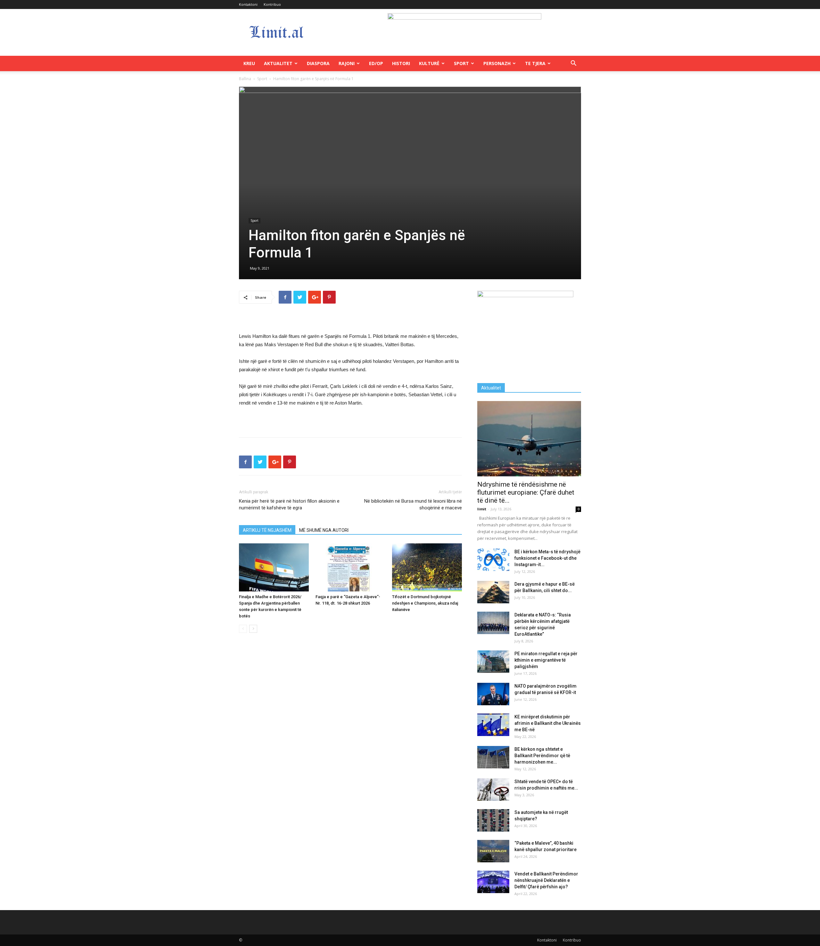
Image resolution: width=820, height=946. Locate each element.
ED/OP (376, 63)
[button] (573, 64)
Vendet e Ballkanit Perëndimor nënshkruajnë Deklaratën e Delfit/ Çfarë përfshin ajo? (546, 880)
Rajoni (347, 63)
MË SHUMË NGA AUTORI (323, 530)
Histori (401, 63)
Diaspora (318, 63)
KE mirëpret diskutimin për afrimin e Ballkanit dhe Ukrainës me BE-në (547, 723)
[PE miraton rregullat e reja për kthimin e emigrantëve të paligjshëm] (493, 661)
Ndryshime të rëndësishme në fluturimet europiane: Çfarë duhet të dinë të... (525, 492)
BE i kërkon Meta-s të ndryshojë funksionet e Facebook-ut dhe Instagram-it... (547, 558)
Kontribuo (272, 4)
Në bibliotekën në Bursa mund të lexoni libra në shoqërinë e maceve (413, 504)
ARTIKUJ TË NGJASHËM (267, 530)
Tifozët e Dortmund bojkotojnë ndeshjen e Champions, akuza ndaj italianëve (425, 603)
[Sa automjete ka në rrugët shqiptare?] (493, 820)
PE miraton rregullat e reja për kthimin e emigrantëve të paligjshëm (546, 660)
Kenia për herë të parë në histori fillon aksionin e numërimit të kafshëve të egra (289, 504)
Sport (461, 63)
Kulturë (429, 63)
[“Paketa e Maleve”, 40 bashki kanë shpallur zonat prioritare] (493, 851)
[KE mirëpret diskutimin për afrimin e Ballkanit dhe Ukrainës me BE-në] (493, 725)
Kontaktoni (248, 4)
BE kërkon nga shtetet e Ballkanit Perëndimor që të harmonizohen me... (542, 756)
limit (481, 508)
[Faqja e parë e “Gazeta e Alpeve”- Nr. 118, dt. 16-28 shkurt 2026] (350, 567)
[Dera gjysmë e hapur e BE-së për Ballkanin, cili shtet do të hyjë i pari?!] (493, 592)
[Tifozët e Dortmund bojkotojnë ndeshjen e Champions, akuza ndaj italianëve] (427, 567)
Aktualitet (278, 63)
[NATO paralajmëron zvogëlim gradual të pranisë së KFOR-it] (493, 694)
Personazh (497, 63)
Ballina (245, 78)
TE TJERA (535, 63)
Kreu (249, 63)
